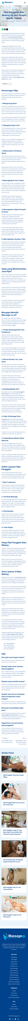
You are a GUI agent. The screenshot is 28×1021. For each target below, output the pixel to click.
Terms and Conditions (14, 997)
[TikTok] (18, 1019)
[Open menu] (24, 2)
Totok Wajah (14, 959)
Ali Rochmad (5, 21)
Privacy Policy (14, 995)
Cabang (14, 9)
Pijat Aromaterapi (14, 977)
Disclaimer (14, 993)
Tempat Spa (14, 1006)
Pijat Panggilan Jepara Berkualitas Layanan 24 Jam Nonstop (20, 741)
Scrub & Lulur (14, 966)
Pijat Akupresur (14, 970)
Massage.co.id (5, 419)
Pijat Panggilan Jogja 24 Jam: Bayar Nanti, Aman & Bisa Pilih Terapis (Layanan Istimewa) (12, 832)
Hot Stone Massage (14, 979)
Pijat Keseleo (14, 964)
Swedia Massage (14, 975)
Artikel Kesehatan (14, 1008)
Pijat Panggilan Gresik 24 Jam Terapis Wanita (7, 740)
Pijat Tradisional (14, 972)
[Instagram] (15, 1019)
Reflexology (14, 957)
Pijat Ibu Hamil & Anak (14, 984)
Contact (14, 990)
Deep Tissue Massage (14, 981)
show (10, 83)
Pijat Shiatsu (14, 961)
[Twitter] (12, 1019)
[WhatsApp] (3, 29)
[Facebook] (5, 29)
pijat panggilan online (20, 577)
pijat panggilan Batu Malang (15, 37)
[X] (7, 29)
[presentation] (14, 764)
